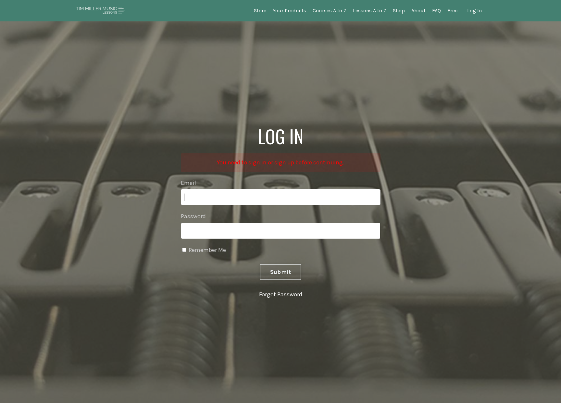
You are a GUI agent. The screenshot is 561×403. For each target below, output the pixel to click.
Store (260, 10)
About (418, 10)
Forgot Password (280, 294)
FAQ (436, 10)
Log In (474, 10)
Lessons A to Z (369, 10)
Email (188, 182)
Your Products (289, 10)
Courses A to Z (329, 10)
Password (193, 216)
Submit (280, 272)
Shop (399, 10)
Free (452, 10)
